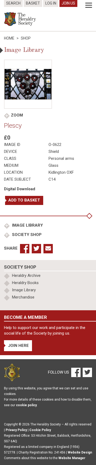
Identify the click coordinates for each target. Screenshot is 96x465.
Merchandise (23, 297)
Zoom (17, 115)
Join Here (18, 345)
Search (13, 3)
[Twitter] (86, 372)
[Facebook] (75, 372)
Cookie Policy (40, 430)
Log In (50, 3)
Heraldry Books (25, 282)
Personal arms (61, 158)
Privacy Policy (16, 430)
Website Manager (71, 458)
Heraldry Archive (26, 275)
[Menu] (88, 5)
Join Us (68, 3)
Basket (33, 3)
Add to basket (24, 200)
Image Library (27, 225)
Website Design (80, 452)
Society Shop (26, 234)
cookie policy (26, 405)
